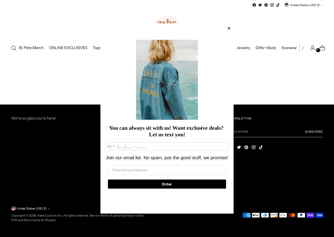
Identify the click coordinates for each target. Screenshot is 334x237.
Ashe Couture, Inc (49, 215)
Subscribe (314, 131)
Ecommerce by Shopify (40, 220)
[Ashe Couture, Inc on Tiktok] (278, 5)
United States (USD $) (305, 5)
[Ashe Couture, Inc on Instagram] (272, 5)
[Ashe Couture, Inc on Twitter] (260, 5)
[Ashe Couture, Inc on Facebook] (254, 5)
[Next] (302, 48)
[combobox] (110, 146)
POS (14, 220)
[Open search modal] (13, 47)
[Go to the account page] (310, 47)
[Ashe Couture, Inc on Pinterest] (266, 5)
